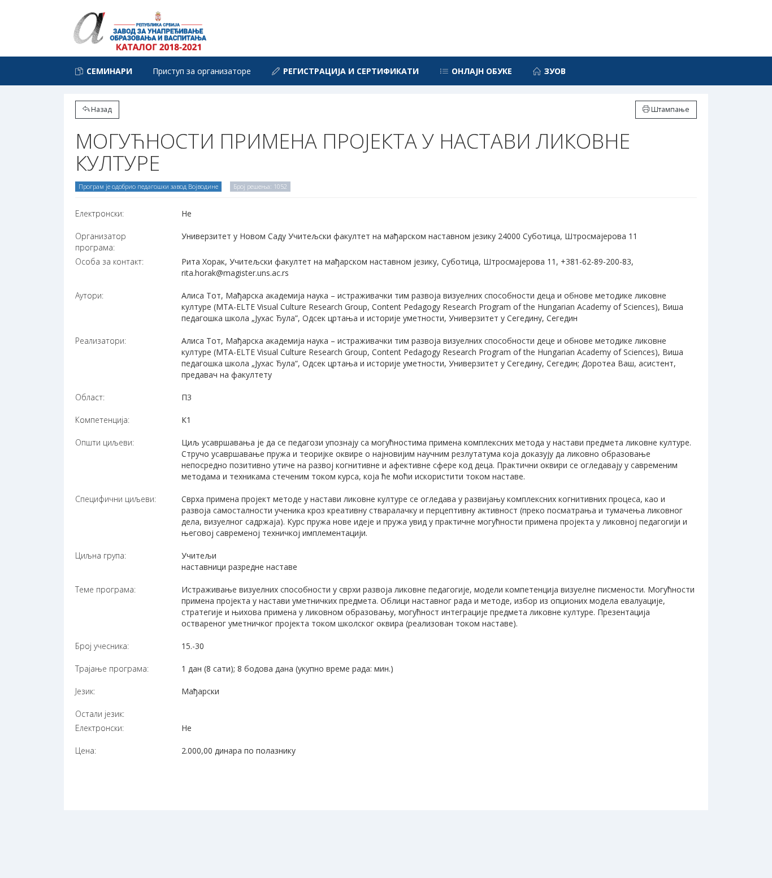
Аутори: (89, 295)
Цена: (85, 750)
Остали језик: (99, 713)
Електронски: (99, 213)
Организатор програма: (100, 242)
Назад (100, 109)
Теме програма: (105, 589)
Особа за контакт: (109, 261)
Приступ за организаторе (202, 71)
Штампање (669, 109)
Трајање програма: (112, 668)
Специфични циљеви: (115, 499)
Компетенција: (102, 419)
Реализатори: (100, 340)
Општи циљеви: (104, 442)
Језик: (85, 691)
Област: (90, 397)
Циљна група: (100, 555)
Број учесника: (102, 646)
